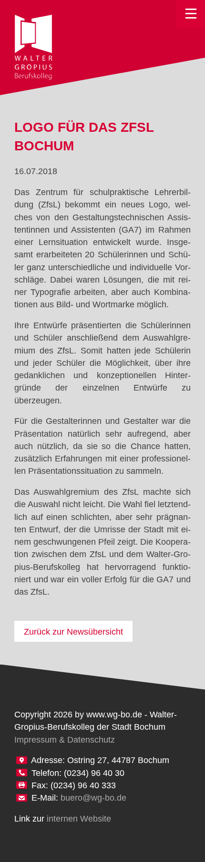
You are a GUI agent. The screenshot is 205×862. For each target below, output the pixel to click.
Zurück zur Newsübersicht (73, 632)
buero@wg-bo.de (93, 798)
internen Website (79, 818)
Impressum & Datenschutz (64, 739)
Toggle (190, 14)
